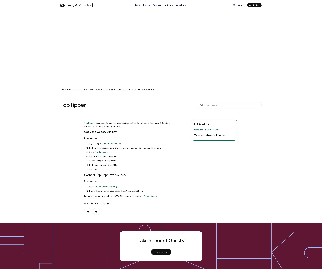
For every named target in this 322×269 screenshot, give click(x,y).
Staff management (145, 89)
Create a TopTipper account (102, 186)
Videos (157, 5)
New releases (142, 5)
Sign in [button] (240, 5)
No (96, 211)
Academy (181, 5)
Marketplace (93, 89)
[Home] (70, 5)
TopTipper (89, 123)
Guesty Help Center (71, 89)
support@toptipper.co (146, 196)
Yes (87, 211)
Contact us (254, 5)
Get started (161, 251)
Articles (168, 5)
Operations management (117, 89)
